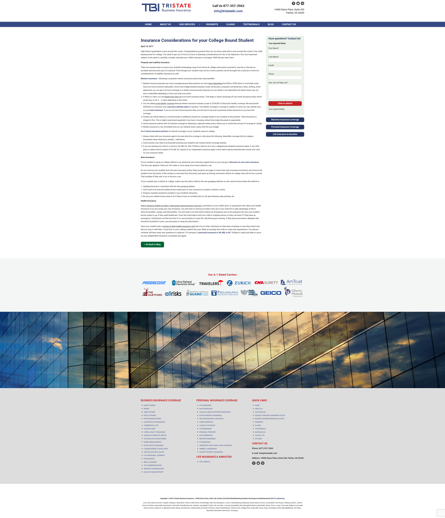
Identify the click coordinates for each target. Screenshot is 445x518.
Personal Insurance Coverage (285, 127)
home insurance (156, 110)
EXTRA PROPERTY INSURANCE (210, 415)
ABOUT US (165, 24)
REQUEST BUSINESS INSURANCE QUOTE (269, 419)
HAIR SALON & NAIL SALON (154, 452)
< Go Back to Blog (152, 244)
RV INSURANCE (205, 442)
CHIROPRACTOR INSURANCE (154, 422)
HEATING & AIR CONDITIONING (155, 439)
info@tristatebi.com (228, 11)
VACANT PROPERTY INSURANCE (211, 452)
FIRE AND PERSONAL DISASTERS (211, 419)
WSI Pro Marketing (277, 498)
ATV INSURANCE (205, 405)
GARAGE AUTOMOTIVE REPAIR (155, 435)
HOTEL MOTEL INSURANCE (154, 445)
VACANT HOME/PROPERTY (154, 472)
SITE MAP (258, 439)
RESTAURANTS (149, 459)
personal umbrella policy (178, 107)
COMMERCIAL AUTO (151, 425)
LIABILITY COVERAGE (207, 425)
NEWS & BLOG (260, 432)
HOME (148, 24)
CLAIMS (230, 24)
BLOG (271, 24)
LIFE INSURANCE (205, 429)
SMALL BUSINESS (150, 462)
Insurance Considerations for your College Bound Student (197, 40)
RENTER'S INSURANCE (207, 439)
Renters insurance (149, 78)
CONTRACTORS (149, 429)
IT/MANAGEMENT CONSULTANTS (156, 449)
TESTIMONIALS (251, 24)
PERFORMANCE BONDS (152, 419)
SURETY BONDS (149, 412)
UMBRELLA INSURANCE (208, 449)
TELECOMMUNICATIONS (153, 465)
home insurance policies (157, 131)
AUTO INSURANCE (206, 435)
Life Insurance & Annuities (285, 134)
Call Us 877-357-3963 (228, 6)
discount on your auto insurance (244, 162)
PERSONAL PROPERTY (207, 432)
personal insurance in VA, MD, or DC (215, 232)
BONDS (146, 409)
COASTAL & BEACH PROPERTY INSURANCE (215, 412)
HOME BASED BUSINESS (152, 442)
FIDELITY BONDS (150, 415)
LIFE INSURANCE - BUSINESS (154, 455)
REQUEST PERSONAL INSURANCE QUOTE (270, 415)
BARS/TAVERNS (149, 405)
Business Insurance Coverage (285, 119)
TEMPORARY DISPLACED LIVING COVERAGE (215, 445)
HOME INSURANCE (206, 422)
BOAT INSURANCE (206, 409)
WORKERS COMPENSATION (154, 469)
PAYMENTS (212, 24)
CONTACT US (289, 24)
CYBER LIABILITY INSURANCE (154, 432)
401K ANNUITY (204, 462)
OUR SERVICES (187, 24)
